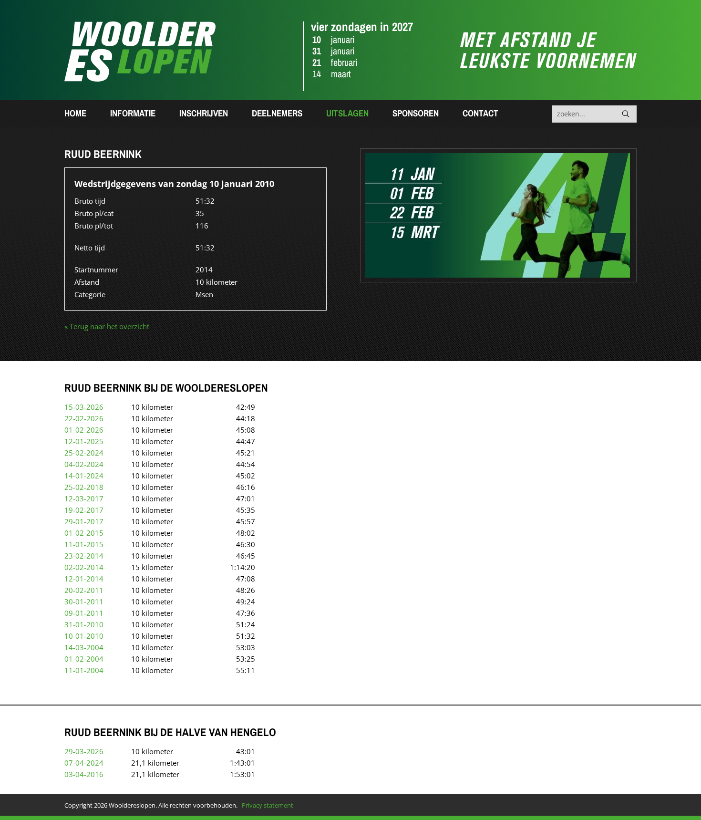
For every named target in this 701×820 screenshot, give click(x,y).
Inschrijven (203, 113)
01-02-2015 (83, 533)
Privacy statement (267, 805)
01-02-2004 (83, 659)
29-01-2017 (83, 521)
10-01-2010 (83, 636)
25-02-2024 (83, 452)
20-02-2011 (83, 590)
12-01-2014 (83, 578)
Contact (480, 113)
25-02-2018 (83, 487)
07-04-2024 (83, 763)
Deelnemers (277, 113)
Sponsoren (415, 113)
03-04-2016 (83, 774)
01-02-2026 (83, 430)
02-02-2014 (83, 567)
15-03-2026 (83, 407)
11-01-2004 (83, 670)
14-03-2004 (83, 647)
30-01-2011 (83, 601)
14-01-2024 (83, 475)
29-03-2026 (83, 751)
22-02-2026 (83, 418)
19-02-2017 (83, 510)
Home (75, 113)
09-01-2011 (83, 613)
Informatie (132, 113)
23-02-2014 (83, 556)
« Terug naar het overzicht (106, 326)
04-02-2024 (83, 464)
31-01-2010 (83, 624)
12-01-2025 (83, 441)
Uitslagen (347, 113)
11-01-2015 (83, 544)
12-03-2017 (83, 498)
